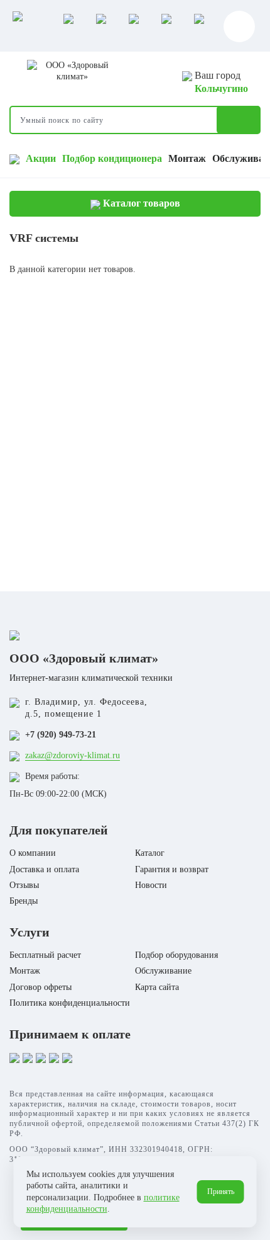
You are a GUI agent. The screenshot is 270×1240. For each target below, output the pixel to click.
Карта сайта (157, 987)
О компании (32, 853)
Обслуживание (163, 971)
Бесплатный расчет (45, 955)
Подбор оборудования (176, 955)
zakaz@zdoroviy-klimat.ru (72, 755)
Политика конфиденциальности (69, 1003)
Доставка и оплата (44, 869)
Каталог (150, 853)
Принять (220, 1191)
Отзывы (24, 885)
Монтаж (187, 158)
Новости (151, 885)
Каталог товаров (140, 203)
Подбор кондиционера (112, 158)
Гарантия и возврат (171, 869)
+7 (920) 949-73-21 (60, 734)
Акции (41, 158)
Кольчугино (221, 88)
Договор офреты (40, 987)
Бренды (23, 901)
